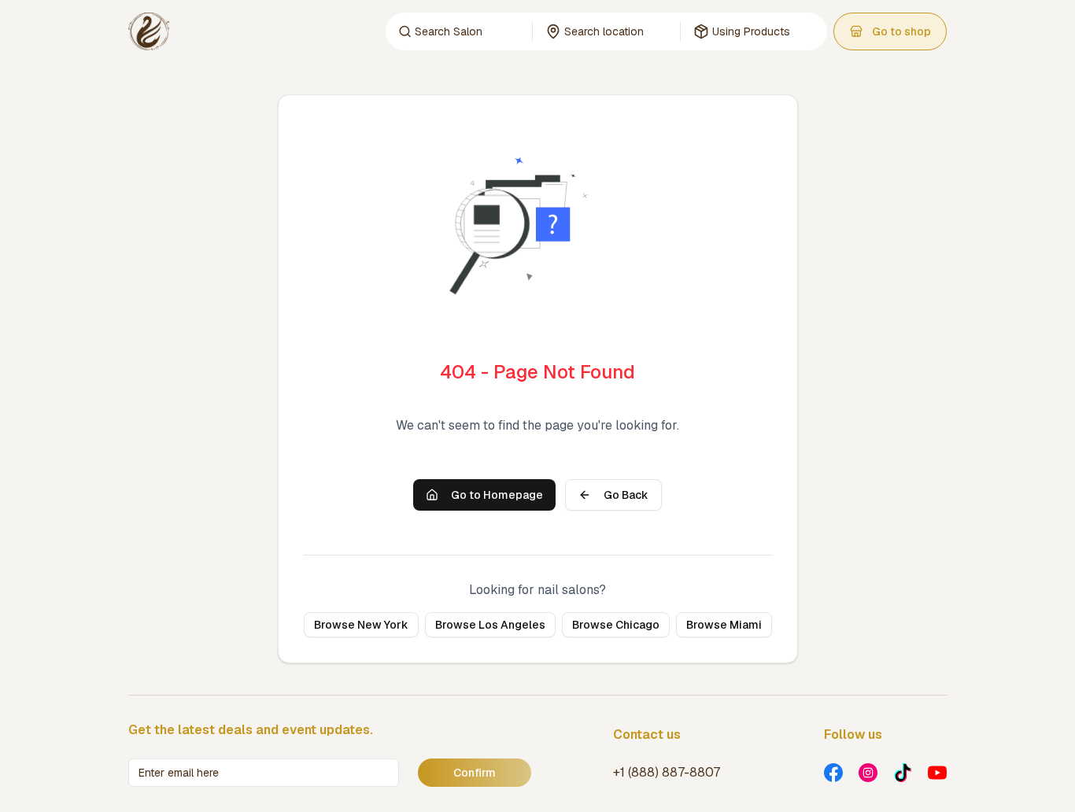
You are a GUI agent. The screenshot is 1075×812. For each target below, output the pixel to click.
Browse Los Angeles (490, 625)
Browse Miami (724, 625)
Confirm (474, 773)
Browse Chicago (615, 625)
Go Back (626, 495)
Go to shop (901, 31)
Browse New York (361, 625)
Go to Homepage (497, 495)
